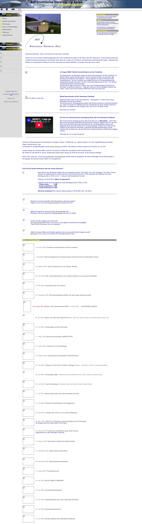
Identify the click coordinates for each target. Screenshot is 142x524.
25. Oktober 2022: (57, 356)
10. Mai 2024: (51, 285)
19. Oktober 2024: (56, 266)
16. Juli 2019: (48, 509)
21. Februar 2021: (55, 441)
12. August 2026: (56, 247)
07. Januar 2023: (51, 346)
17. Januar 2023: (54, 336)
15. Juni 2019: (55, 519)
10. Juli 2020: (50, 480)
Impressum (11, 98)
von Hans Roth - (65, 306)
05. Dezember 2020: (52, 461)
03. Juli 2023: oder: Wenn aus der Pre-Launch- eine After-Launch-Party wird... (72, 317)
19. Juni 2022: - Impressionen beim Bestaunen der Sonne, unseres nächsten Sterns (69, 374)
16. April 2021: (56, 413)
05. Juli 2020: (49, 490)
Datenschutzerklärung (11, 101)
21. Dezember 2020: (52, 451)
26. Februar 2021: (57, 431)
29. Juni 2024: (66, 276)
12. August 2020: (47, 471)
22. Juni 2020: (57, 499)
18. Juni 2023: (51, 327)
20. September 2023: (64, 295)
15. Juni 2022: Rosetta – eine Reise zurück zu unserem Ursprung (71, 365)
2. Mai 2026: (67, 257)
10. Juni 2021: (55, 403)
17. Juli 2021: (58, 393)
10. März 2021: (61, 421)
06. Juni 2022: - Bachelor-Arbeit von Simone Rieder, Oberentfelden (64, 384)
